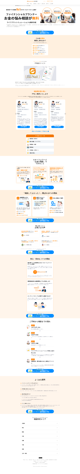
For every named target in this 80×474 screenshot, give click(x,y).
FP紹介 (28, 3)
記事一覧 (47, 3)
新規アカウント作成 (49, 1)
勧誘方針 (55, 459)
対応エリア (39, 3)
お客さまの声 (43, 3)
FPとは (31, 3)
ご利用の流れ (34, 3)
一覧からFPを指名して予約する (39, 131)
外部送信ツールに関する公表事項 (40, 462)
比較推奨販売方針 (51, 459)
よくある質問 (51, 3)
